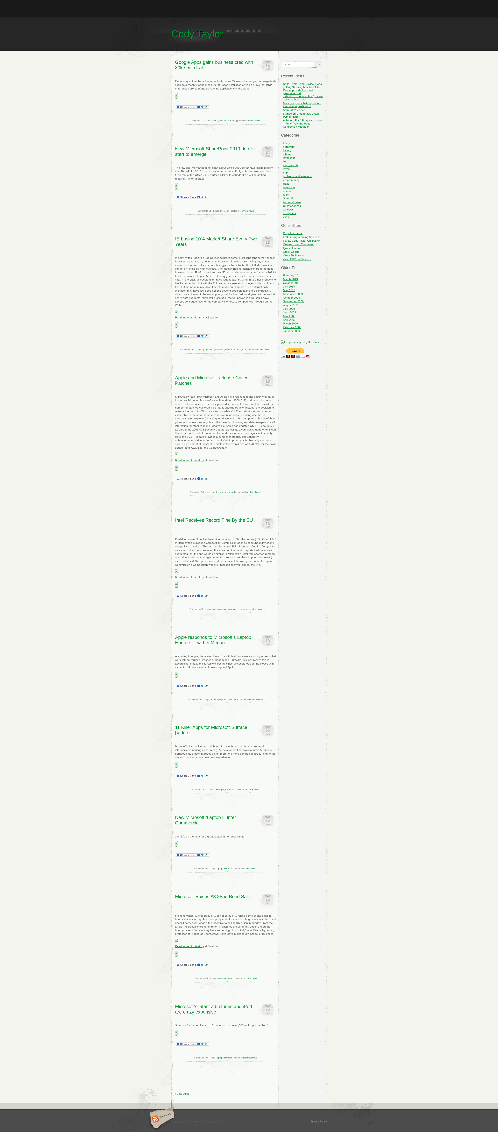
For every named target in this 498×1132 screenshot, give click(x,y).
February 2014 (292, 275)
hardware (289, 146)
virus (236, 699)
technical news (253, 120)
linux (286, 161)
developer (219, 789)
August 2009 (291, 305)
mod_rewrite (290, 165)
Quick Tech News (293, 255)
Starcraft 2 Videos (294, 109)
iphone (287, 154)
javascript (289, 157)
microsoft (231, 120)
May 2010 (289, 290)
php (285, 172)
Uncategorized (292, 205)
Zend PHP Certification (297, 259)
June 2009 (289, 312)
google (222, 120)
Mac (212, 349)
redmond (237, 349)
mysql (286, 168)
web (244, 349)
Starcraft (288, 198)
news (229, 609)
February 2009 (292, 327)
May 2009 (289, 316)
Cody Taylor (197, 33)
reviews (287, 191)
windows (288, 209)
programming (291, 180)
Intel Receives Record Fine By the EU (214, 520)
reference (289, 187)
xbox (286, 216)
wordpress (289, 213)
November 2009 (293, 293)
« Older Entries (182, 1094)
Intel (214, 609)
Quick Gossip (291, 251)
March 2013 (290, 279)
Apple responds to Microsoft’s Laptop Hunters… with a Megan (213, 640)
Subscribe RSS (161, 1119)
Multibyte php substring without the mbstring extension (302, 105)
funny (286, 143)
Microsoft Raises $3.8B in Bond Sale (212, 896)
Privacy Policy (318, 1121)
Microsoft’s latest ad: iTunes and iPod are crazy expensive (213, 1009)
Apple (215, 492)
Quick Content (292, 248)
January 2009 (291, 330)
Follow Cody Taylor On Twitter (301, 240)
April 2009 (289, 319)
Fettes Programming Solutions (301, 237)
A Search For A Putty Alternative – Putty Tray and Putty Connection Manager (302, 123)
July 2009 (289, 308)
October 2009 (291, 297)
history (287, 150)
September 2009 (293, 301)
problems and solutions (297, 176)
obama (228, 349)
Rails (286, 183)
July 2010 (289, 286)
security (232, 492)
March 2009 (290, 323)
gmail (215, 120)
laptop (220, 699)
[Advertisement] (249, 9)
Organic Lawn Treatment (298, 244)
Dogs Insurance (292, 233)
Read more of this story (189, 317)
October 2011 (291, 282)
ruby (285, 194)
